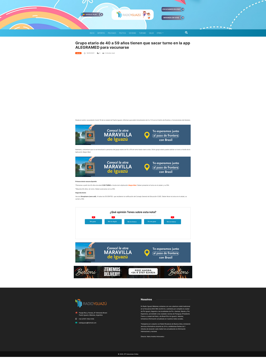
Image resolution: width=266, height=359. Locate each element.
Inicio (92, 33)
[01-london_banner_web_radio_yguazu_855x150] (133, 134)
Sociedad (132, 33)
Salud (151, 33)
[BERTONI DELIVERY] (133, 272)
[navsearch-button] (186, 33)
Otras (159, 33)
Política (122, 33)
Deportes (101, 33)
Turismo (142, 33)
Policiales (112, 33)
